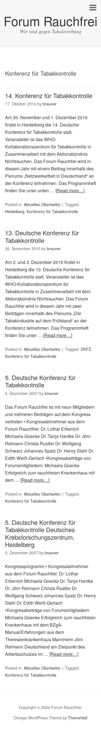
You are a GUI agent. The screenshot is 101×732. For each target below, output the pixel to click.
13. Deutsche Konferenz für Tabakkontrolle (42, 236)
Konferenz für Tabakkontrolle (52, 211)
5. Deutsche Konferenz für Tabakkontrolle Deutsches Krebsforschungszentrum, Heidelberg (40, 533)
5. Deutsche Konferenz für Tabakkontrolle (40, 381)
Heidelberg (14, 211)
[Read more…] (70, 190)
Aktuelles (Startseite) (42, 204)
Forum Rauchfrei (50, 21)
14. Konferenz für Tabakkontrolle (48, 95)
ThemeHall (77, 717)
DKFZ (86, 349)
